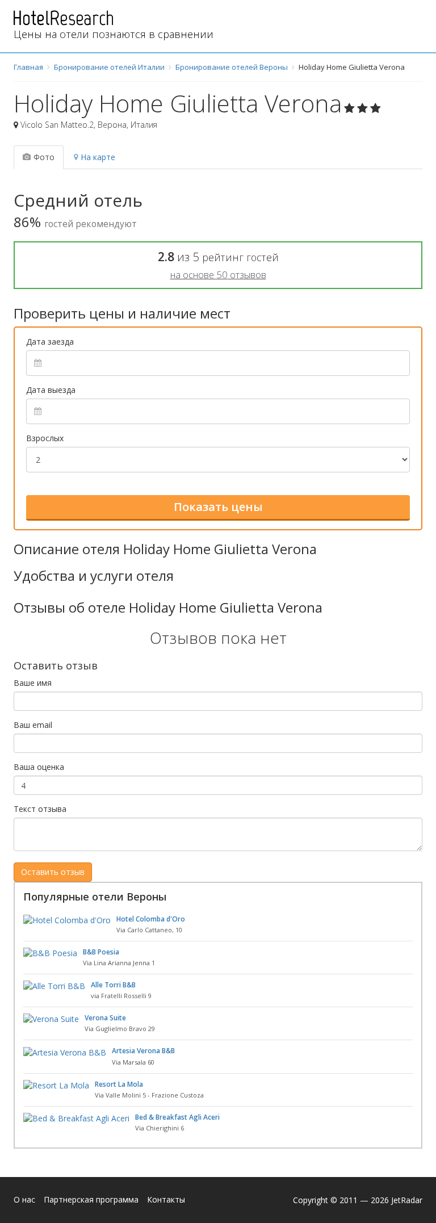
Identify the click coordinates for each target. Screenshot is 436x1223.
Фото (43, 157)
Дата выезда (51, 389)
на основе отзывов (218, 274)
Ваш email (33, 724)
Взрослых (45, 438)
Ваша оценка (39, 766)
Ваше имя (33, 682)
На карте (98, 157)
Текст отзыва (40, 808)
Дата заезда (50, 341)
